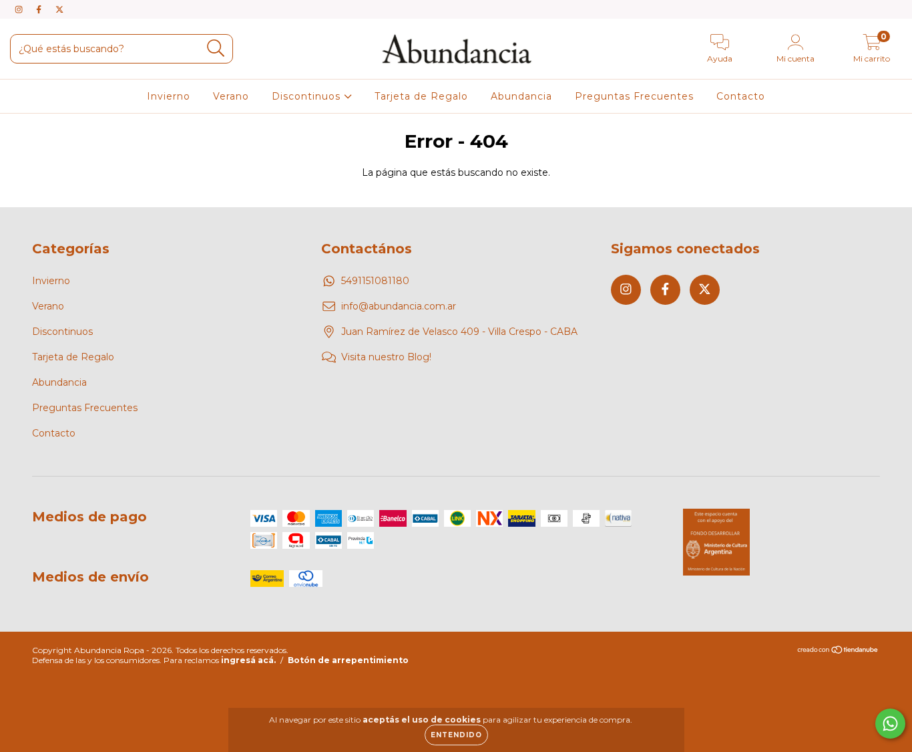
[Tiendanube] (838, 651)
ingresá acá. (248, 660)
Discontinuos (308, 96)
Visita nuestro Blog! (386, 357)
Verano (231, 96)
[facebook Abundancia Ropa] (40, 9)
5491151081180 (375, 281)
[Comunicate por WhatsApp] (890, 724)
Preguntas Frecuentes (634, 96)
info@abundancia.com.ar (398, 306)
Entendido (456, 735)
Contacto (740, 96)
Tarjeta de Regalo (421, 96)
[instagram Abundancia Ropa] (20, 9)
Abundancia (521, 96)
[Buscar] (216, 48)
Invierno (168, 96)
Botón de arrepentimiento (348, 660)
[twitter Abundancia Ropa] (59, 9)
